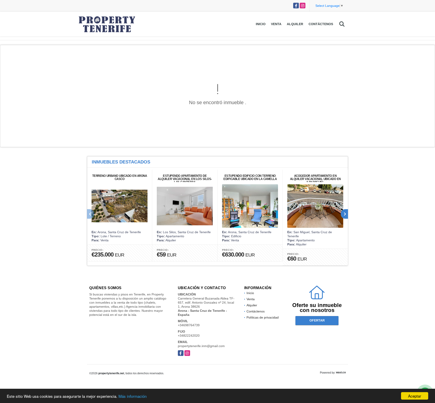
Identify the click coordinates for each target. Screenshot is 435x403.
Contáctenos (321, 24)
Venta (276, 24)
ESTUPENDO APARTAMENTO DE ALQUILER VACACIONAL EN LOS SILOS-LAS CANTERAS (185, 179)
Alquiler (295, 24)
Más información (132, 396)
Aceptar (414, 396)
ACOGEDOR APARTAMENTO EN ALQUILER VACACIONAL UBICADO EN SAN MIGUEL (315, 179)
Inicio (261, 24)
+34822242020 (189, 335)
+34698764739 (189, 325)
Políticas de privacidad (262, 317)
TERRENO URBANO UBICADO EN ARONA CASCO (119, 177)
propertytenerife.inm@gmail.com (201, 346)
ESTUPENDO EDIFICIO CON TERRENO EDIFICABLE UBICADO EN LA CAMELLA (250, 177)
